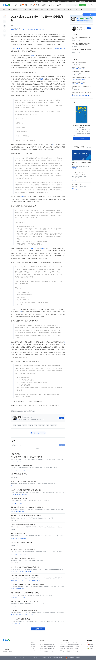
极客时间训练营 (51, 1)
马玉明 (20, 311)
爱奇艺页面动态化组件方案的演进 (79, 62)
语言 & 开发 (32, 29)
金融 (82, 83)
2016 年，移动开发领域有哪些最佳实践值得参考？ (26, 490)
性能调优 (83, 79)
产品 (64, 9)
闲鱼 (20, 538)
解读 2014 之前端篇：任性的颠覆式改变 (23, 549)
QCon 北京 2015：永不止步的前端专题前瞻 (24, 610)
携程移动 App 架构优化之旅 (78, 67)
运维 (42, 9)
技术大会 (36, 1)
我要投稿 (33, 644)
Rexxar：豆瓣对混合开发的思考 (20, 619)
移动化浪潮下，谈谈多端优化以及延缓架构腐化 (25, 567)
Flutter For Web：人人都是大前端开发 (22, 465)
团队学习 (60, 1)
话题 (37, 5)
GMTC (16, 538)
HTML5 (14, 486)
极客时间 (43, 1)
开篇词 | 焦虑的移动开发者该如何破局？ (23, 524)
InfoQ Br (91, 648)
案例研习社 (90, 1)
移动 (13, 29)
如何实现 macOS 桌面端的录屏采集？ (22, 542)
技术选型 (23, 470)
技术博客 (51, 5)
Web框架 (20, 503)
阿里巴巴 (78, 83)
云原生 (58, 9)
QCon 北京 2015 (15, 48)
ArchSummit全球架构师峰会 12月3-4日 (70, 651)
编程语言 (15, 9)
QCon (16, 29)
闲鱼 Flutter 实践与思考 (18, 533)
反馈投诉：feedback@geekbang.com (47, 646)
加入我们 (33, 648)
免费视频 (43, 5)
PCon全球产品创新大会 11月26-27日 (69, 650)
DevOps (24, 29)
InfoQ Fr (91, 646)
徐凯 (53, 144)
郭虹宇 (43, 248)
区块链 (47, 9)
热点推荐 (70, 9)
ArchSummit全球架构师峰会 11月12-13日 (70, 646)
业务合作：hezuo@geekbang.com (47, 644)
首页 (16, 5)
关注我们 (33, 650)
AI (25, 9)
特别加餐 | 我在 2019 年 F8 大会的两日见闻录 (24, 601)
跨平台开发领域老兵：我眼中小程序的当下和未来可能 (27, 457)
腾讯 (27, 470)
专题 (26, 5)
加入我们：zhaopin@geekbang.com (47, 648)
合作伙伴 (33, 646)
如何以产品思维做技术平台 (19, 474)
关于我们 (33, 642)
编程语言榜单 (82, 1)
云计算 (21, 9)
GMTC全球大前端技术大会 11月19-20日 (70, 648)
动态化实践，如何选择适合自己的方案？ (23, 558)
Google (23, 597)
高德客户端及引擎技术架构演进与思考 (81, 77)
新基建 (53, 9)
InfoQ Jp (91, 644)
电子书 (32, 5)
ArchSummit (24, 571)
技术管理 (36, 9)
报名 (35, 405)
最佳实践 (24, 538)
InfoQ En (91, 642)
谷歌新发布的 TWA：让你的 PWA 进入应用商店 (25, 593)
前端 (9, 9)
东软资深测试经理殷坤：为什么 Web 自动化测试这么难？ (28, 507)
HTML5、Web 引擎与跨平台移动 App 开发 (23, 481)
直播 (21, 5)
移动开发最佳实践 (60, 48)
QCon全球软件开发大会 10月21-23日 (69, 642)
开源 (30, 9)
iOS (28, 29)
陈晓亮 (32, 55)
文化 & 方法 (41, 29)
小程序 (23, 461)
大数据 (76, 9)
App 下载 (74, 1)
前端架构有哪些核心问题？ (19, 498)
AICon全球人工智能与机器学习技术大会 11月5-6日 (72, 644)
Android (20, 29)
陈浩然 (22, 196)
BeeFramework (32, 248)
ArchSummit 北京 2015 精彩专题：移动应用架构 (25, 575)
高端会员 (67, 1)
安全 (83, 95)
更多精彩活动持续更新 (7, 651)
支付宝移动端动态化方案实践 (78, 82)
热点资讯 (58, 5)
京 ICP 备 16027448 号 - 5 (59, 657)
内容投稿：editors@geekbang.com (47, 642)
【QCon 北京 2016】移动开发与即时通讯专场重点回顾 (27, 584)
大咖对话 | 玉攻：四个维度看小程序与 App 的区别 (26, 516)
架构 (4, 9)
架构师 (29, 571)
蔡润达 (41, 79)
